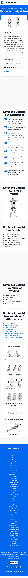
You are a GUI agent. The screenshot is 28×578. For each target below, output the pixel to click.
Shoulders (7, 63)
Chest (14, 462)
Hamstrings (14, 470)
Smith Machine (14, 533)
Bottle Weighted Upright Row (13, 337)
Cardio (14, 460)
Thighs (14, 488)
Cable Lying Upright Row (12, 335)
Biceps (14, 456)
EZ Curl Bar (14, 521)
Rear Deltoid (14, 482)
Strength (9, 8)
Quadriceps (14, 480)
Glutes (14, 468)
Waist (14, 496)
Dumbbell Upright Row (11, 325)
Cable (14, 517)
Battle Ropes (14, 511)
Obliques (14, 478)
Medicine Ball (14, 527)
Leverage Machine (14, 525)
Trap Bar (14, 541)
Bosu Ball (14, 515)
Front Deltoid (14, 466)
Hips (14, 472)
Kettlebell (6, 71)
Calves (14, 458)
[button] (22, 3)
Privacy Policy (9, 571)
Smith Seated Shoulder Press (14, 389)
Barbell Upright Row (11, 323)
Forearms (14, 464)
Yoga (14, 500)
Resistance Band (14, 507)
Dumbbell (14, 519)
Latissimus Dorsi (14, 474)
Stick (14, 537)
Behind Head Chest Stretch (14, 360)
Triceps (14, 492)
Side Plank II (14, 434)
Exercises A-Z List (18, 571)
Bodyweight (14, 513)
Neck (14, 476)
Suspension (14, 539)
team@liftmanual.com (14, 558)
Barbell (14, 509)
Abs (14, 452)
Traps (20, 63)
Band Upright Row (10, 331)
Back (14, 454)
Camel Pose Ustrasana (14, 374)
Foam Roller (14, 531)
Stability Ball (14, 535)
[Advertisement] (14, 93)
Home (3, 8)
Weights (14, 543)
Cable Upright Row (10, 327)
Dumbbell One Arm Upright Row (14, 333)
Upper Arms (14, 494)
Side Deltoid (14, 63)
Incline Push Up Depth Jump (14, 419)
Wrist (14, 498)
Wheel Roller (14, 545)
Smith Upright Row (10, 329)
